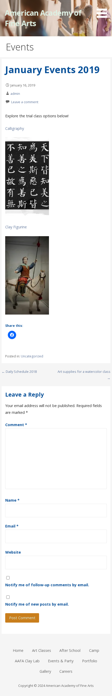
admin (15, 93)
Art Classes (41, 650)
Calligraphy (14, 128)
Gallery (45, 671)
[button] (103, 10)
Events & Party (60, 660)
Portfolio (89, 660)
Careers (65, 671)
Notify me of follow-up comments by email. (47, 584)
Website (13, 552)
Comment (16, 424)
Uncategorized (32, 356)
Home (18, 650)
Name (12, 500)
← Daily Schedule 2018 (19, 371)
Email (11, 526)
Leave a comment (24, 102)
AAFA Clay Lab (27, 660)
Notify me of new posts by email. (37, 604)
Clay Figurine (16, 226)
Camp (94, 650)
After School (69, 650)
